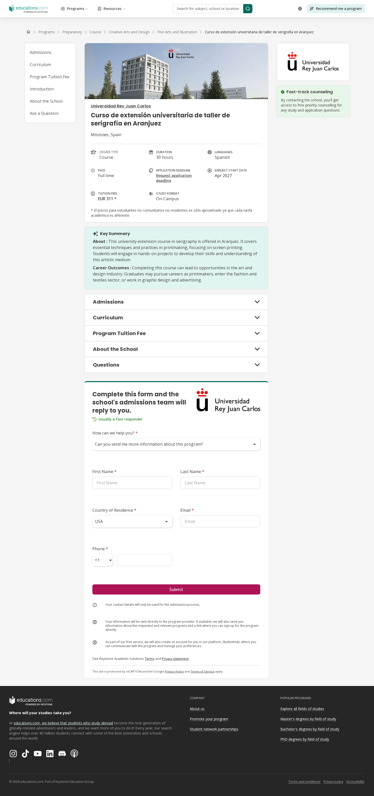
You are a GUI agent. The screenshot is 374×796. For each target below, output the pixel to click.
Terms (149, 658)
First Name (104, 471)
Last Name (192, 471)
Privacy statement (175, 658)
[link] (259, 32)
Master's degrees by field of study (308, 718)
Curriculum (40, 64)
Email (187, 510)
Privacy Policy (174, 671)
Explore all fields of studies (302, 708)
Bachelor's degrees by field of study (309, 729)
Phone (100, 549)
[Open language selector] (300, 8)
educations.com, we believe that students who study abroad (63, 723)
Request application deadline (174, 178)
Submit (176, 589)
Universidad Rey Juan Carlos (121, 106)
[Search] (247, 8)
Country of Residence (114, 510)
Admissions (40, 52)
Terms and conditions (304, 781)
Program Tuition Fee (49, 77)
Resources (112, 8)
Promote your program (209, 718)
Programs (75, 8)
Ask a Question (44, 113)
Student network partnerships (214, 729)
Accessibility (355, 781)
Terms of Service (202, 671)
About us (197, 708)
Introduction (42, 89)
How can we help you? (115, 433)
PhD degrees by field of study (304, 739)
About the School (46, 101)
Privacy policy (333, 781)
